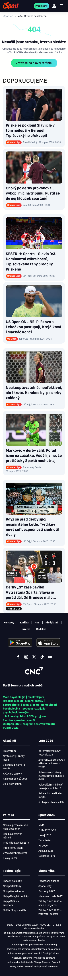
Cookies (54, 953)
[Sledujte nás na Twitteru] (34, 657)
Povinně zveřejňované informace (41, 966)
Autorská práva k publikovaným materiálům (33, 944)
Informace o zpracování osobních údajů (28, 953)
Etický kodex (16, 966)
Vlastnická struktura (44, 957)
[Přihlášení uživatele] (54, 6)
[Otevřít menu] (61, 6)
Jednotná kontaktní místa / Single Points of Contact (33, 962)
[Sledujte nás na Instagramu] (26, 657)
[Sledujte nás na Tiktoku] (42, 657)
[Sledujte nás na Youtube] (50, 657)
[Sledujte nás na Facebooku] (18, 657)
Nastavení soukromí (22, 957)
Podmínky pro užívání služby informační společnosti (33, 949)
